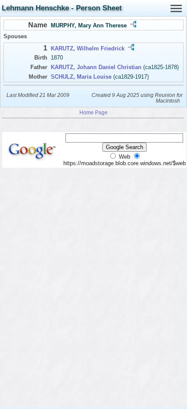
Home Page (93, 112)
